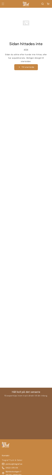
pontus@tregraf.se (14, 464)
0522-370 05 (12, 468)
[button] (3, 4)
